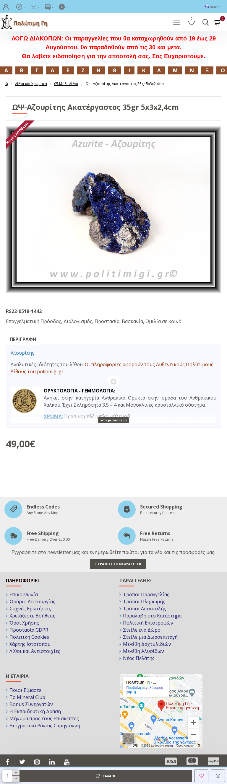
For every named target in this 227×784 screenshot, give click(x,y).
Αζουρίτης (22, 353)
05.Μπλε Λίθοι (66, 83)
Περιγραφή (23, 339)
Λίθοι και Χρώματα (31, 83)
